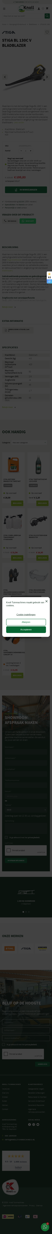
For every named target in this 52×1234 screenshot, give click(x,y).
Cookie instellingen (26, 614)
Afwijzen (26, 622)
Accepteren (26, 629)
